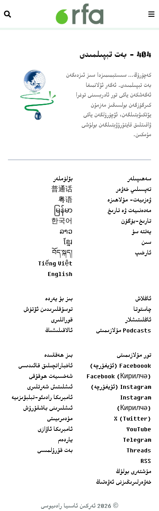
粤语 (65, 200)
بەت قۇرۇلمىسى (54, 451)
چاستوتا (142, 310)
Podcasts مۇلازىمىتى (123, 331)
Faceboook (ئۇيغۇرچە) (120, 366)
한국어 (61, 221)
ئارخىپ (143, 253)
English (60, 274)
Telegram (137, 440)
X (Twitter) (132, 419)
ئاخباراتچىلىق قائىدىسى (45, 366)
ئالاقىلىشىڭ (58, 331)
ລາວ (66, 232)
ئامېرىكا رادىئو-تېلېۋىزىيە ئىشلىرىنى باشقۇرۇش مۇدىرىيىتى (41, 409)
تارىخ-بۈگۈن (136, 221)
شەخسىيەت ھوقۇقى (50, 377)
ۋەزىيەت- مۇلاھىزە (129, 200)
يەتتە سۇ (141, 232)
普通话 (61, 190)
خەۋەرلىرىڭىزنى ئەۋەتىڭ (123, 482)
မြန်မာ (63, 211)
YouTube (138, 429)
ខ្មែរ (68, 243)
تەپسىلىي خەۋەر (133, 190)
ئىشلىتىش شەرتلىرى (49, 387)
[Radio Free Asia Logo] (79, 14)
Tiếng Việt (55, 264)
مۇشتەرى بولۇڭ (133, 472)
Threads (138, 451)
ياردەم (65, 440)
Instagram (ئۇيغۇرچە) (121, 387)
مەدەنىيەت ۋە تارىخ (129, 211)
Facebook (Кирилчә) (119, 377)
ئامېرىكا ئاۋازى (55, 429)
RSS (145, 461)
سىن (146, 243)
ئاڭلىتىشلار (138, 320)
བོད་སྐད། (62, 253)
